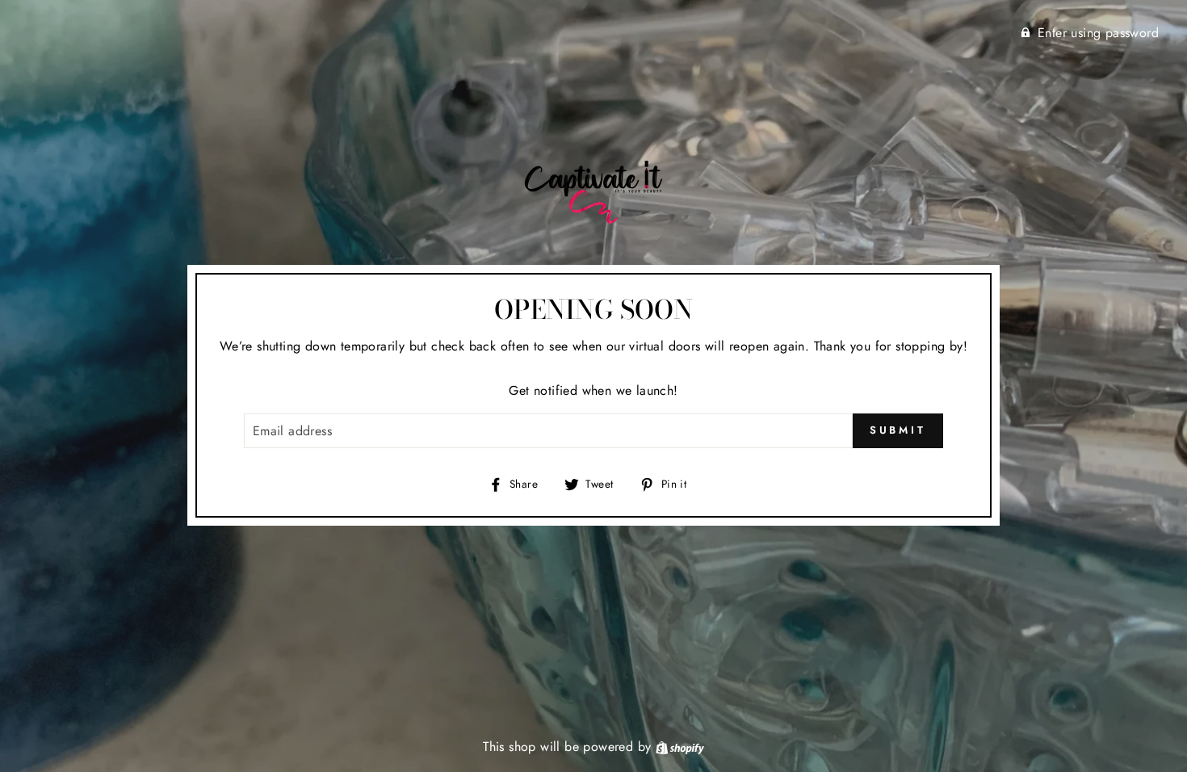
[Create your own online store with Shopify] (680, 746)
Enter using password (1098, 32)
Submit (898, 430)
